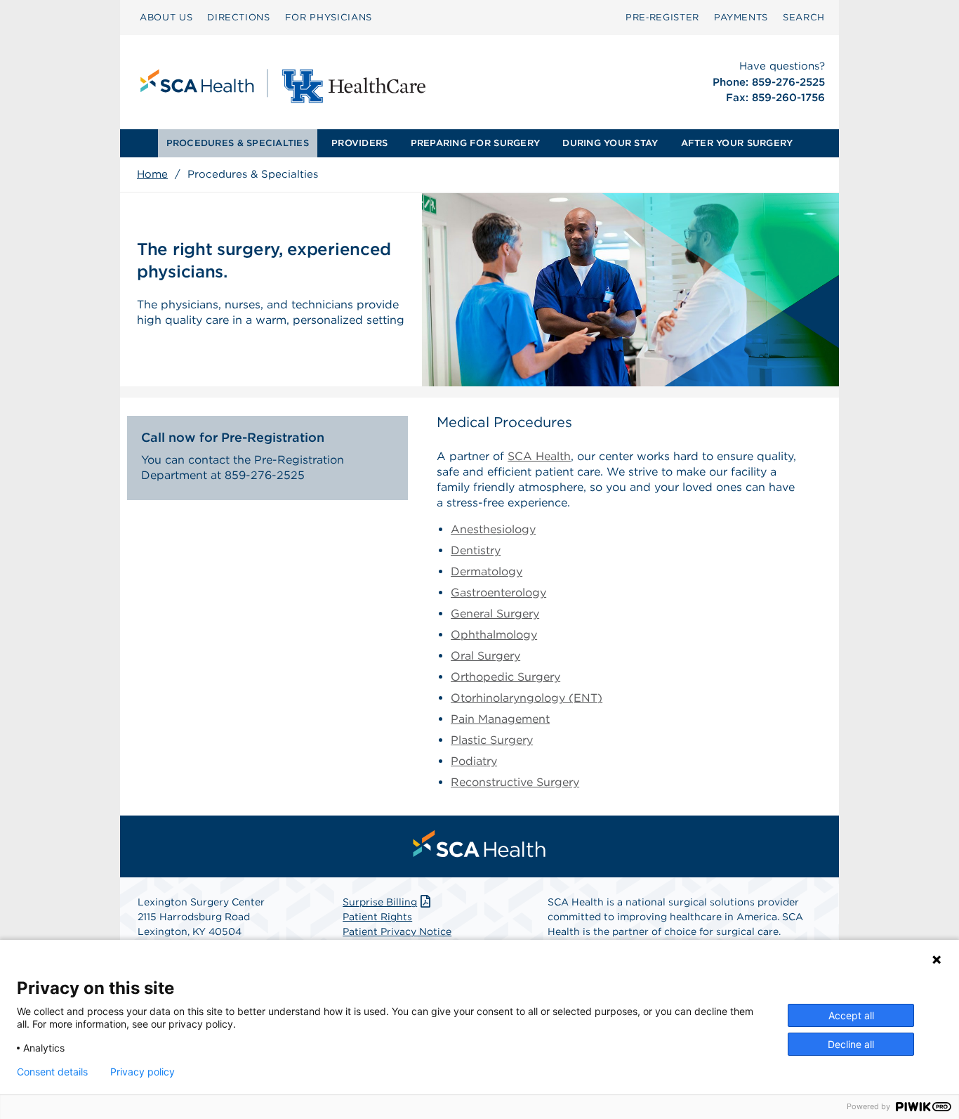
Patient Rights (377, 916)
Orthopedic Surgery (505, 676)
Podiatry (474, 761)
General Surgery (495, 613)
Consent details (52, 1072)
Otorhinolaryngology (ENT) (526, 698)
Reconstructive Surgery (515, 782)
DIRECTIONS (238, 17)
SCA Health (539, 456)
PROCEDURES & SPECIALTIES (237, 143)
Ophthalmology (494, 634)
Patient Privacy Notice (397, 931)
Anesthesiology (493, 529)
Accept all (851, 1015)
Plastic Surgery (492, 740)
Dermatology (486, 571)
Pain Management (500, 719)
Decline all (851, 1044)
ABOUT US (166, 17)
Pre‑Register (662, 17)
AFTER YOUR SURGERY (737, 143)
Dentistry (476, 550)
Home (152, 174)
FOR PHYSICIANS (328, 17)
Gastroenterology (498, 592)
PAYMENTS (741, 17)
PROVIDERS (359, 143)
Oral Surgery (485, 655)
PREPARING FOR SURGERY (475, 143)
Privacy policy (142, 1072)
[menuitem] (166, 17)
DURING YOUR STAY (610, 143)
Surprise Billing (380, 902)
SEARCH (804, 17)
